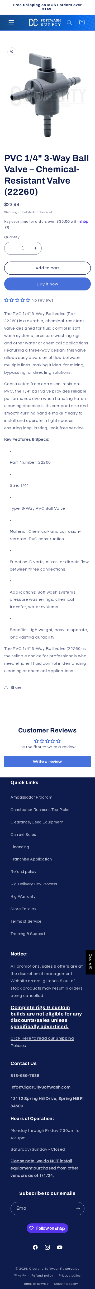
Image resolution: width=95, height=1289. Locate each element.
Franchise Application (31, 859)
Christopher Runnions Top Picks (40, 810)
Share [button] (16, 688)
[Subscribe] (78, 1208)
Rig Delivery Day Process (34, 884)
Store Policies (23, 909)
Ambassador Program (31, 797)
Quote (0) (90, 962)
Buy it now (48, 284)
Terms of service (35, 1283)
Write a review (47, 761)
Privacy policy (70, 1275)
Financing (20, 847)
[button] (11, 22)
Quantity (12, 237)
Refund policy (23, 872)
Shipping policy (66, 1283)
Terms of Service (26, 921)
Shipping (10, 212)
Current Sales (23, 835)
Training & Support (28, 934)
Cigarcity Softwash (44, 1268)
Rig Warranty (23, 897)
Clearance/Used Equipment (37, 822)
